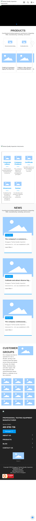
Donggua (23, 472)
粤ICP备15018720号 (18, 471)
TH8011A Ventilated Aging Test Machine (7, 68)
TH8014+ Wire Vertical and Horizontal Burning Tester (23, 69)
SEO (11, 472)
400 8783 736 (9, 427)
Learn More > (9, 247)
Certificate (29, 162)
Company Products (18, 163)
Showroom (7, 188)
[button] (32, 43)
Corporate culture (7, 163)
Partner (18, 188)
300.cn (18, 472)
